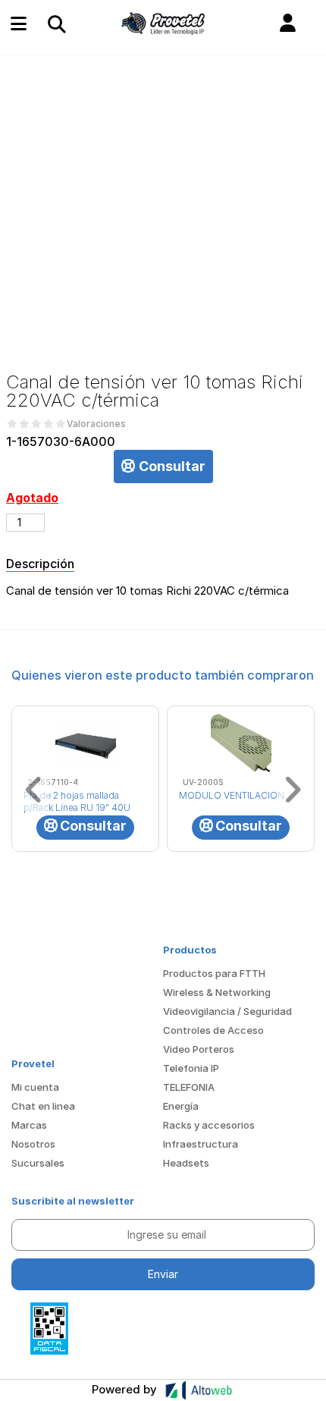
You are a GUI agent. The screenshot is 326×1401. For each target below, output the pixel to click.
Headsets (186, 1163)
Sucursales (37, 1163)
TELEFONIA (189, 1087)
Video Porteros (198, 1049)
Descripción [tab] (40, 563)
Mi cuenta (35, 1087)
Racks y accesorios (209, 1125)
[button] (288, 23)
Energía (181, 1106)
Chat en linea (43, 1106)
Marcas (29, 1125)
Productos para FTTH (214, 973)
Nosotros (33, 1144)
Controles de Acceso (213, 1030)
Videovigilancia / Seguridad (227, 1011)
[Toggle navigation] (56, 23)
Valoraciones (96, 424)
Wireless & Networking (217, 992)
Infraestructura (200, 1144)
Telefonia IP (191, 1068)
